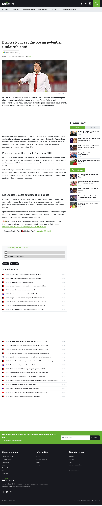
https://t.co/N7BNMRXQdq (36, 227)
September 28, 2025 (43, 231)
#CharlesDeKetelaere (10, 227)
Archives (71, 456)
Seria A (4, 471)
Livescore (54, 9)
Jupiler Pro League (28, 9)
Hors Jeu (15, 9)
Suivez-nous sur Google (12, 52)
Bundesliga (5, 462)
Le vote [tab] (92, 127)
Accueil (38, 456)
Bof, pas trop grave (16, 256)
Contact (38, 465)
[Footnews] (26, 479)
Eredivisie (5, 473)
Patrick (4, 56)
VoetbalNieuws (85, 501)
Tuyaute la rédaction (41, 459)
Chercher (71, 459)
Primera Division (7, 468)
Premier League (6, 459)
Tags (70, 462)
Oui (9, 252)
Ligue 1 (4, 465)
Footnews (5, 9)
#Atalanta (22, 227)
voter (29, 56)
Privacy (38, 462)
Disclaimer (77, 501)
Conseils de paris (74, 471)
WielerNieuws (96, 501)
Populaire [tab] (77, 127)
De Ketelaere (14, 263)
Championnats (43, 9)
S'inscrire (95, 437)
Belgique (5, 263)
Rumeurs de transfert (69, 9)
